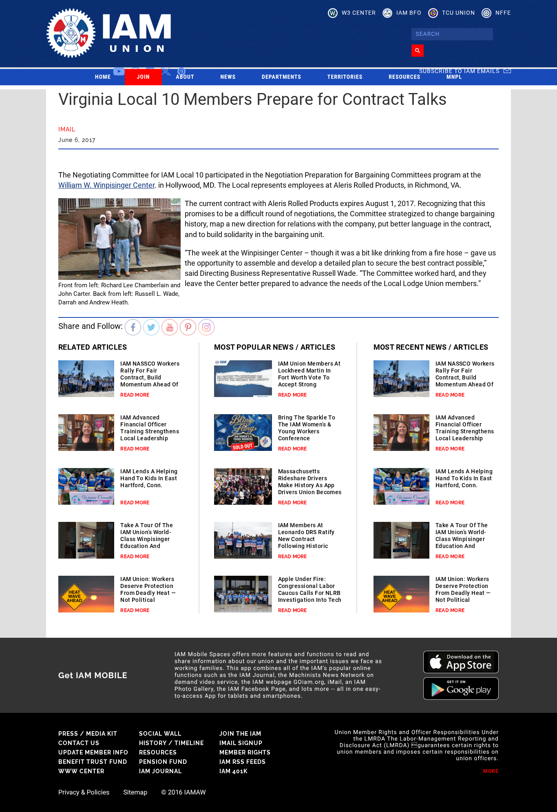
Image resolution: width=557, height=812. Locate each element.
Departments (281, 77)
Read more (134, 395)
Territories (344, 77)
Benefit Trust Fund (92, 762)
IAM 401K (233, 771)
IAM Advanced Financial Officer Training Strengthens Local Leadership (149, 427)
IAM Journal (160, 771)
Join (143, 77)
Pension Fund (163, 762)
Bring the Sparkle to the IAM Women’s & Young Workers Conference (307, 427)
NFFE (503, 12)
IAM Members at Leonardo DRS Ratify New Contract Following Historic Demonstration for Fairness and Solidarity (306, 546)
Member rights (245, 752)
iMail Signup (241, 743)
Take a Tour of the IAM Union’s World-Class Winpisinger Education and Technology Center (146, 539)
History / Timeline (171, 743)
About (185, 77)
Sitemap (135, 792)
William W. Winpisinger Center (106, 185)
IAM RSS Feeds (242, 762)
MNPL (454, 77)
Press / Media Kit (87, 733)
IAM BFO (409, 12)
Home (103, 77)
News (228, 77)
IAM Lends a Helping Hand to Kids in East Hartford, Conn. (148, 478)
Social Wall (160, 733)
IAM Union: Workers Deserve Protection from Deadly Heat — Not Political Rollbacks (148, 593)
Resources (404, 77)
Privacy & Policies (83, 792)
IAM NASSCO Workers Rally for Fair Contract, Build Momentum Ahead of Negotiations (149, 377)
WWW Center (81, 771)
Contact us (78, 743)
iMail (66, 129)
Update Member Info (93, 752)
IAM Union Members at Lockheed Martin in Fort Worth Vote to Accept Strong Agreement (309, 377)
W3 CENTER (359, 12)
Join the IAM (240, 733)
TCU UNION (458, 12)
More (491, 771)
